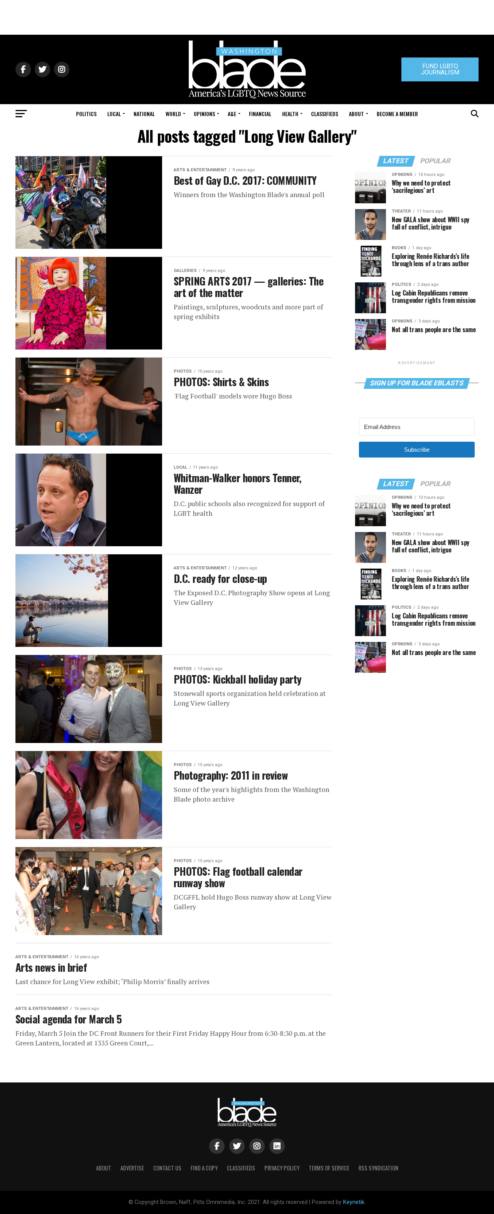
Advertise (132, 1168)
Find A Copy (204, 1168)
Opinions (204, 114)
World (173, 114)
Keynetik (353, 1202)
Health (290, 114)
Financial (260, 114)
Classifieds (324, 114)
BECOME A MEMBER (397, 114)
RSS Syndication (378, 1168)
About (356, 114)
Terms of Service (329, 1168)
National (144, 114)
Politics (86, 114)
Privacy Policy (281, 1168)
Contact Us (167, 1168)
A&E (232, 114)
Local (114, 114)
